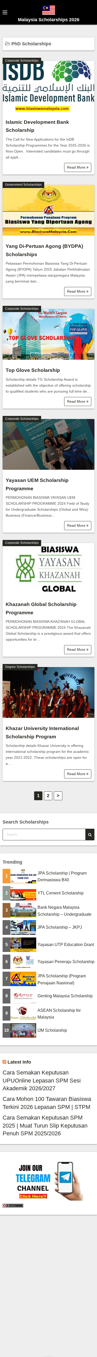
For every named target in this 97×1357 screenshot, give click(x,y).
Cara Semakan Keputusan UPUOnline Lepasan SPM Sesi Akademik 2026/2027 (42, 1080)
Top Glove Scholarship (33, 370)
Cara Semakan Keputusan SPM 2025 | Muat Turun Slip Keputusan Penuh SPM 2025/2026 (45, 1125)
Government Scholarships (23, 184)
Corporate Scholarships (22, 60)
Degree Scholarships (20, 667)
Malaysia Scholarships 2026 (48, 19)
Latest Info (19, 1062)
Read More (76, 167)
